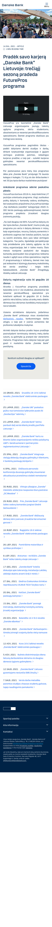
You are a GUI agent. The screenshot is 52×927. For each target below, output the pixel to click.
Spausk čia (26, 366)
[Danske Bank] (12, 5)
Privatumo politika (26, 746)
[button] (26, 108)
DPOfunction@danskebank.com (15, 761)
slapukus (29, 748)
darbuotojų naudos (13, 318)
